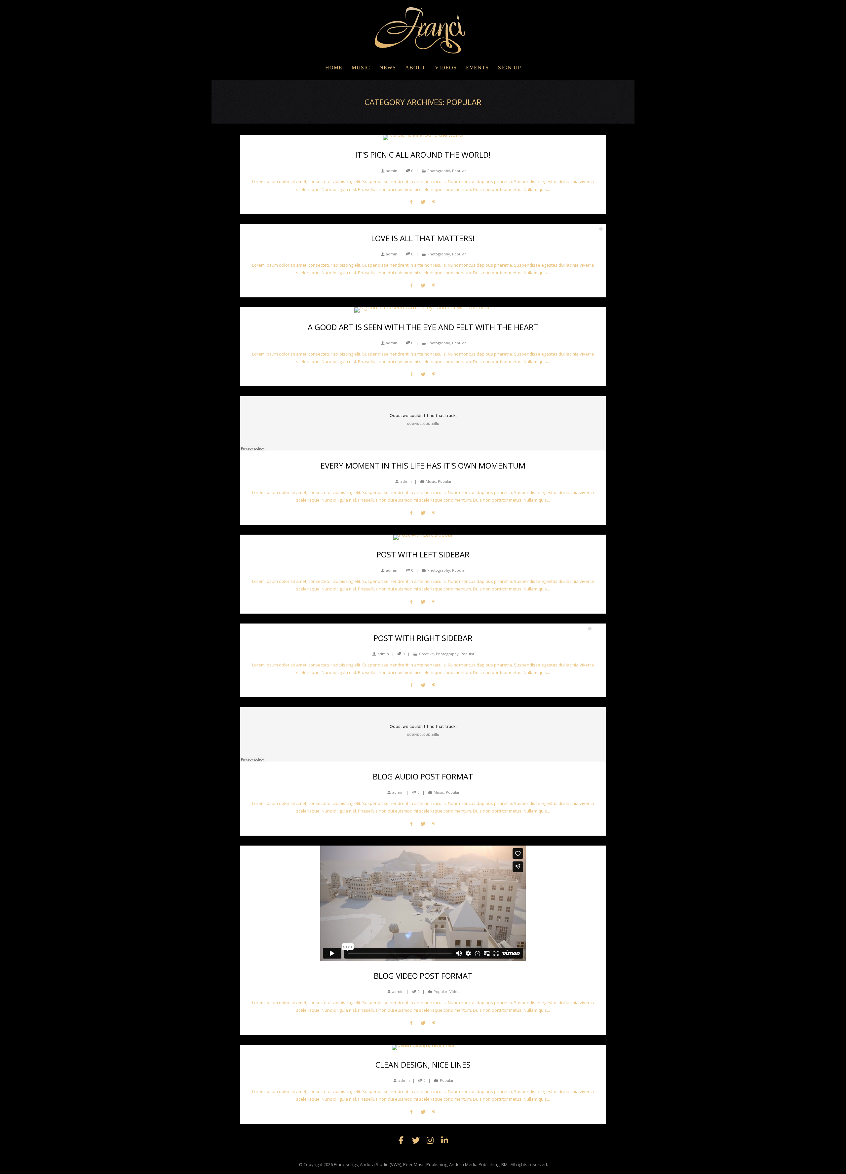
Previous (588, 217)
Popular (459, 170)
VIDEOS (446, 67)
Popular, (441, 991)
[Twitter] (416, 1140)
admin (391, 170)
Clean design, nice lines (423, 1064)
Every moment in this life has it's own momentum (423, 465)
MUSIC (361, 67)
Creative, (427, 653)
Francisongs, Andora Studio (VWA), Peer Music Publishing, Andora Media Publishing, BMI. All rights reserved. (441, 1164)
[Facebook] (401, 1140)
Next (599, 217)
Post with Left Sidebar (423, 554)
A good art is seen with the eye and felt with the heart (423, 327)
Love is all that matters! (423, 238)
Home (333, 67)
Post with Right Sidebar (423, 638)
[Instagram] (430, 1140)
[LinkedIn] (445, 1140)
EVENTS (477, 67)
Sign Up (509, 67)
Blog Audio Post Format (423, 776)
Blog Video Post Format (423, 975)
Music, (431, 481)
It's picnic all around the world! (423, 154)
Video (454, 991)
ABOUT (415, 67)
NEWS (387, 67)
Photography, (439, 170)
